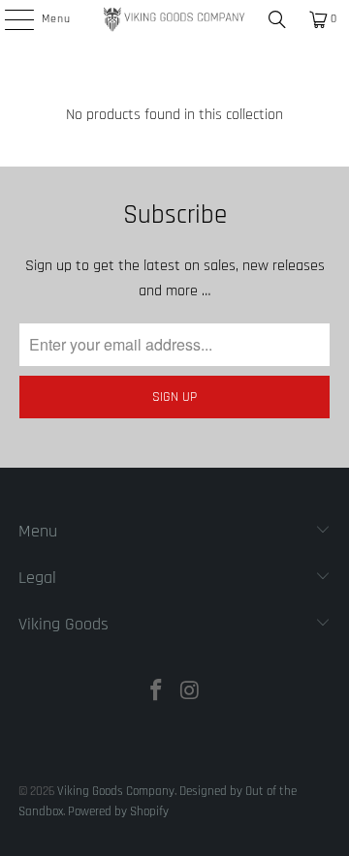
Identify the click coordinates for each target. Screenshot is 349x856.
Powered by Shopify (118, 811)
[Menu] (8, 19)
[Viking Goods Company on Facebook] (157, 694)
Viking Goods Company (115, 791)
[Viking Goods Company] (174, 19)
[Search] (277, 19)
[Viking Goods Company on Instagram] (191, 694)
